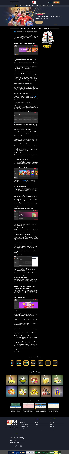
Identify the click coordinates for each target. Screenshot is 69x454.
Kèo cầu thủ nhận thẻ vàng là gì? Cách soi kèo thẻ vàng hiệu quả (28, 411)
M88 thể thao (33, 96)
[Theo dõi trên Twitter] (14, 446)
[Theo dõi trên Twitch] (21, 446)
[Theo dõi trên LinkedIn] (17, 446)
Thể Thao (28, 5)
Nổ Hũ (40, 5)
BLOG (52, 5)
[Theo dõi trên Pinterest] (16, 446)
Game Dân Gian (46, 5)
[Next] (59, 409)
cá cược (25, 86)
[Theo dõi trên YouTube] (19, 446)
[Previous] (9, 409)
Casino (32, 5)
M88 (16, 5)
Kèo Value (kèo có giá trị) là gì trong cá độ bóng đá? (53, 411)
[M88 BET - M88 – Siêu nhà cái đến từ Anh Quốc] (34, 2)
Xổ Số (37, 5)
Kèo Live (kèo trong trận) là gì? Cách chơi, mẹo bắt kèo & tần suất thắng (41, 411)
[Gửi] (18, 2)
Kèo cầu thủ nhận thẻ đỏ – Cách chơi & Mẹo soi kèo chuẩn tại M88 (15, 411)
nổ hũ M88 (24, 180)
